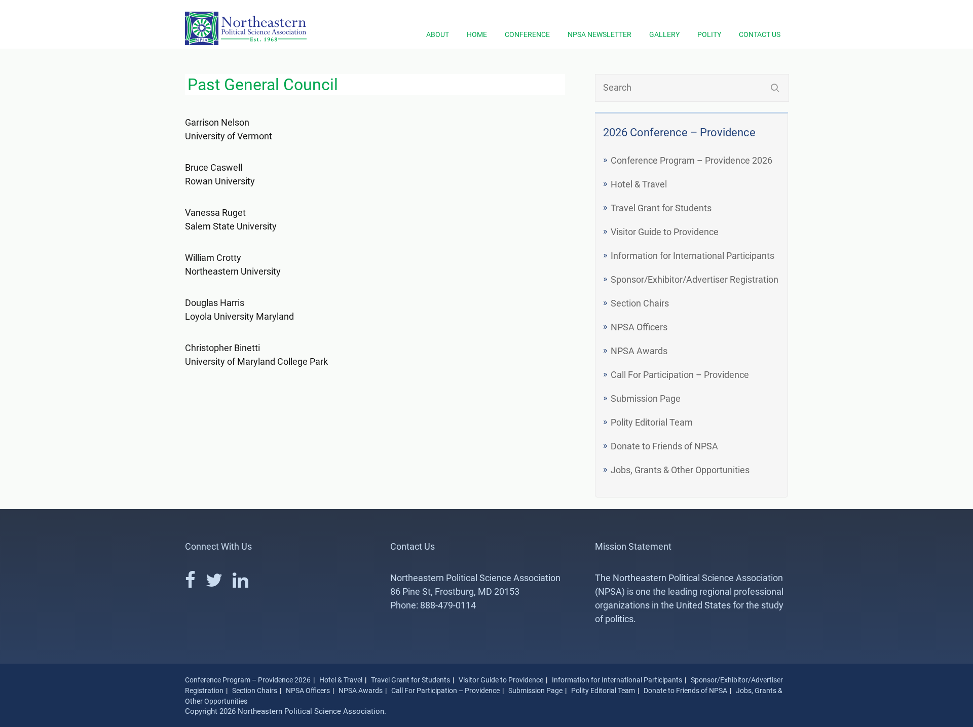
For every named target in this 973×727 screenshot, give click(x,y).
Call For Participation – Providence (680, 374)
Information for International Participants (692, 255)
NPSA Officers (639, 327)
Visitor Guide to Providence (665, 231)
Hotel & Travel (639, 184)
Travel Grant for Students (661, 208)
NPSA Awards (639, 351)
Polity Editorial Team (652, 422)
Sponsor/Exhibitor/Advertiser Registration (694, 279)
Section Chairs (640, 303)
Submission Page (646, 398)
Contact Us (759, 34)
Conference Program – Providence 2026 (691, 160)
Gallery (664, 34)
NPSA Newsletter (599, 34)
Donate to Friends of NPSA (664, 446)
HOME (477, 34)
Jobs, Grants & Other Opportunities (680, 470)
